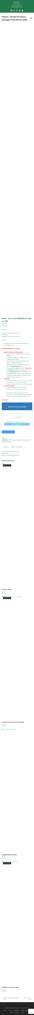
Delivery (16, 393)
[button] (31, 18)
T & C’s (9, 1010)
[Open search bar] (17, 8)
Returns (23, 393)
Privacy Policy (16, 1010)
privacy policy (21, 422)
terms (14, 422)
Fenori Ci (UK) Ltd (13, 1008)
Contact (22, 1012)
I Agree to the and (15, 422)
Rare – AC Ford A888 (26, 998)
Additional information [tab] (16, 447)
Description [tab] (6, 447)
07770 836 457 (17, 5)
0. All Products (11, 440)
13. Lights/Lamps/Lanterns (22, 440)
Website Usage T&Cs (25, 1010)
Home (5, 1010)
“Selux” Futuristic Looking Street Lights (10, 998)
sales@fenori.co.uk (18, 7)
